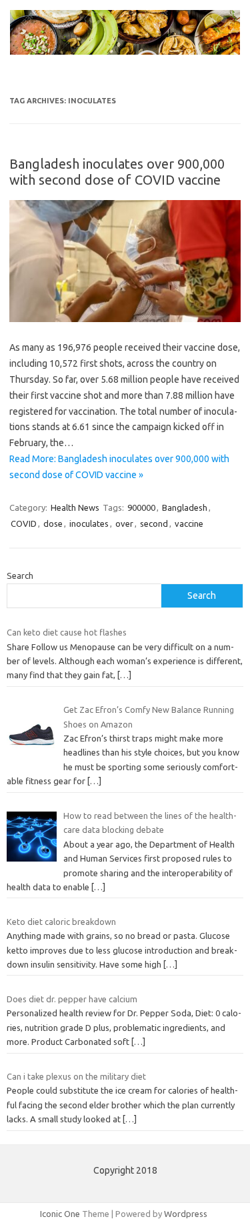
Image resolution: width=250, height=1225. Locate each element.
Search (20, 575)
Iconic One (60, 1213)
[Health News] (125, 51)
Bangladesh (184, 507)
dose (53, 523)
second (154, 523)
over (124, 523)
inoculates (89, 523)
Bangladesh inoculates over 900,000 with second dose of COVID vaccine (117, 171)
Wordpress (185, 1213)
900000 (141, 507)
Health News (75, 507)
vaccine (189, 523)
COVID (24, 523)
